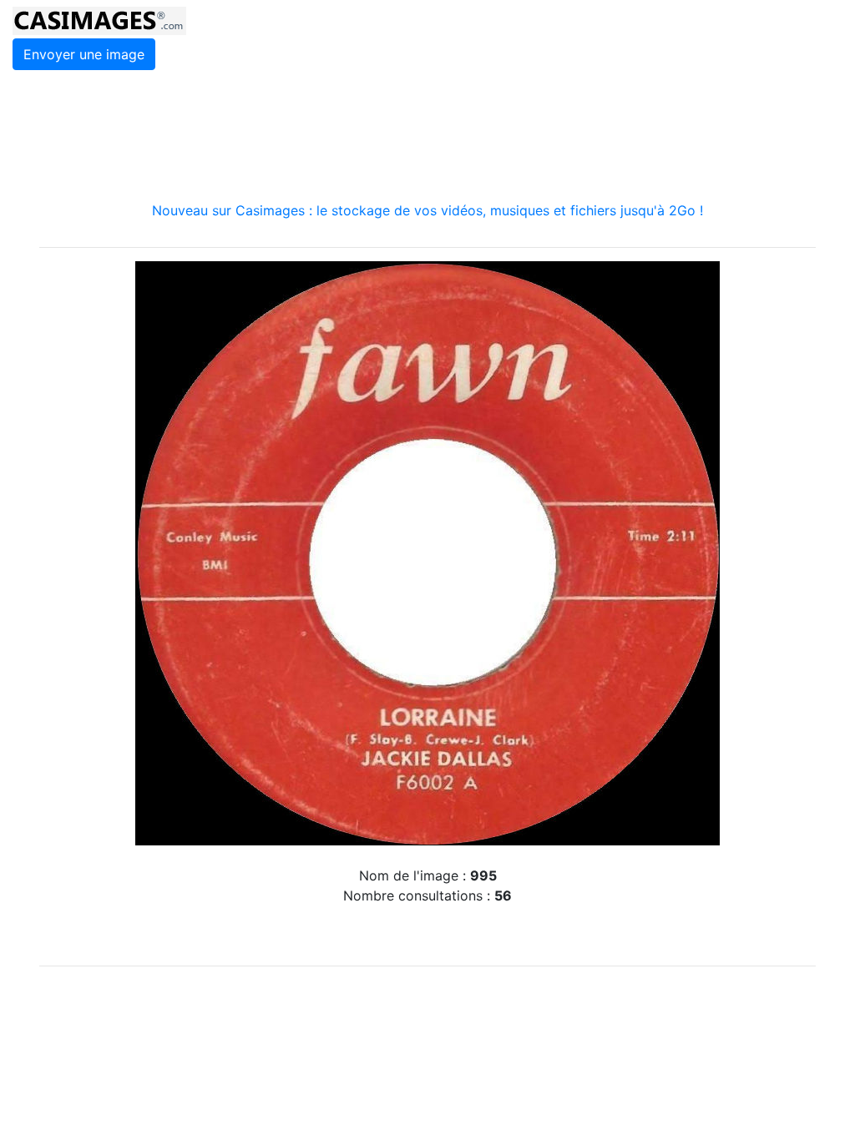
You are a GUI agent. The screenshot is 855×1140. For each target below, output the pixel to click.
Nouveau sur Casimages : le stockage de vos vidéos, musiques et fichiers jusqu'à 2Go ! (427, 210)
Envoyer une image (83, 54)
